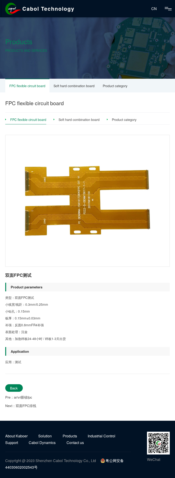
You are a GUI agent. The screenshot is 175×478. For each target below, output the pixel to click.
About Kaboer (16, 436)
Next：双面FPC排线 (20, 405)
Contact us (75, 442)
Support (11, 442)
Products (70, 436)
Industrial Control (101, 436)
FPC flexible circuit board (27, 86)
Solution (45, 436)
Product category (115, 86)
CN (154, 8)
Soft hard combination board (74, 86)
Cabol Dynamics (42, 442)
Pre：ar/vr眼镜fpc (18, 397)
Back (14, 388)
